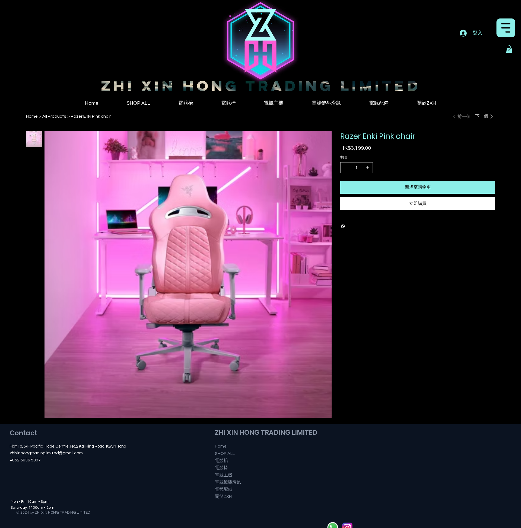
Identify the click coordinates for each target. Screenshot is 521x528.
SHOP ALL (225, 453)
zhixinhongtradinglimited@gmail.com (46, 453)
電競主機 (223, 475)
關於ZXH (223, 496)
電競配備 (223, 489)
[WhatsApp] (343, 226)
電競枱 (221, 460)
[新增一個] (367, 167)
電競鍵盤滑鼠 (228, 482)
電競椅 (221, 467)
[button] (509, 49)
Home (221, 446)
